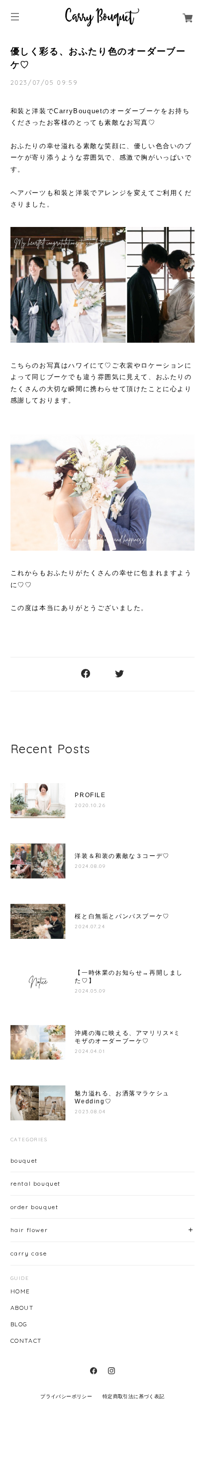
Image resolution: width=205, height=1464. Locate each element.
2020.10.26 (90, 805)
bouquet (24, 1160)
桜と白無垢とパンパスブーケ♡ (122, 916)
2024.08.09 (90, 866)
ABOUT (22, 1307)
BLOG (19, 1324)
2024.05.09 (90, 991)
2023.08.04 (90, 1111)
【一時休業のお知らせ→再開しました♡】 (129, 976)
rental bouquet (35, 1183)
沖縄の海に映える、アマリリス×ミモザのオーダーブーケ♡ (128, 1037)
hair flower (29, 1230)
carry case (28, 1253)
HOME (20, 1291)
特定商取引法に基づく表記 (133, 1396)
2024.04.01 (90, 1051)
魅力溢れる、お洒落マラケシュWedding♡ (122, 1097)
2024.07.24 (90, 926)
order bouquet (34, 1207)
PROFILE (93, 795)
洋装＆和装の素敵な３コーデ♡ (122, 855)
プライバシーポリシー (66, 1396)
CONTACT (26, 1340)
